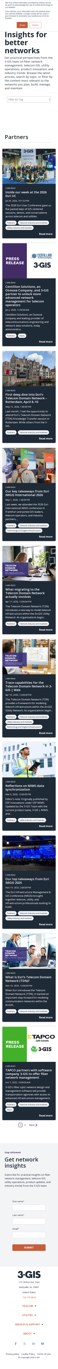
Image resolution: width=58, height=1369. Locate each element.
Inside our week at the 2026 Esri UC (26, 194)
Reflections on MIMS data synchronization (24, 787)
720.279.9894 (29, 1297)
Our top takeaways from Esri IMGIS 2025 (27, 881)
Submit (29, 1247)
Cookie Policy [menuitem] (28, 1354)
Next (32, 1125)
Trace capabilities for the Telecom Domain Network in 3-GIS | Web (28, 686)
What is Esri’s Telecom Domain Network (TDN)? (28, 979)
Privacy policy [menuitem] (12, 1354)
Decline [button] (35, 25)
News (22, 335)
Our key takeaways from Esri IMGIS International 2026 (27, 493)
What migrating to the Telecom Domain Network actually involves (25, 593)
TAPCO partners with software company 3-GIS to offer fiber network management (28, 1074)
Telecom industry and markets (33, 222)
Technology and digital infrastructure (24, 530)
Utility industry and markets (19, 227)
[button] (15, 1345)
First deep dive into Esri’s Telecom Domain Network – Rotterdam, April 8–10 (26, 398)
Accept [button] (22, 25)
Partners (11, 222)
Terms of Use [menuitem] (44, 1354)
